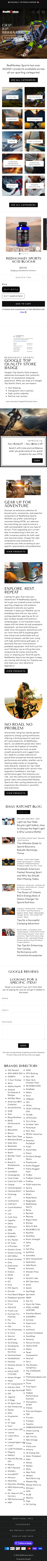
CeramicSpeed (14, 1187)
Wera (28, 1469)
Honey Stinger (14, 1377)
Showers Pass (32, 1271)
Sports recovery (23, 840)
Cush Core (12, 1217)
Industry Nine (14, 1387)
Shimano (30, 1268)
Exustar (11, 1291)
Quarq (29, 1187)
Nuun (28, 1095)
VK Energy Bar (33, 1453)
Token (28, 1390)
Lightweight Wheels (36, 938)
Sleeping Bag (39, 913)
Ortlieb (29, 1114)
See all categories (23, 80)
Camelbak (12, 1171)
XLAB (28, 1494)
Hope (10, 1380)
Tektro (29, 1349)
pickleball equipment (14, 646)
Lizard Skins (13, 1435)
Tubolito (29, 1424)
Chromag (12, 1194)
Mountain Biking (36, 940)
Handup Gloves (15, 1365)
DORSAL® (12, 1236)
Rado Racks (31, 1197)
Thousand (30, 1380)
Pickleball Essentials (32, 864)
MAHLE (11, 1455)
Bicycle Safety (22, 930)
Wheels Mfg (31, 1481)
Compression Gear (35, 930)
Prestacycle (31, 1162)
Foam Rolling (21, 838)
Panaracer (31, 1127)
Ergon (10, 1278)
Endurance (21, 885)
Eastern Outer (14, 1249)
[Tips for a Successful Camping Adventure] (8, 911)
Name (5, 998)
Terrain (26, 915)
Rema (28, 1210)
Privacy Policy (12, 1055)
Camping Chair (29, 908)
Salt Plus (30, 1249)
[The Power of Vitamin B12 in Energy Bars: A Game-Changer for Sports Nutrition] (8, 887)
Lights (37, 819)
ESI (9, 1281)
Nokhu (29, 1092)
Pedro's (29, 1137)
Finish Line (13, 1310)
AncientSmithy (14, 1107)
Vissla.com (31, 1446)
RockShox (30, 1236)
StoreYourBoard (33, 1313)
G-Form (11, 1333)
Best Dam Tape (15, 1136)
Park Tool (30, 1131)
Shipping (14, 270)
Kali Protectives (15, 1406)
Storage (20, 915)
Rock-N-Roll (31, 1226)
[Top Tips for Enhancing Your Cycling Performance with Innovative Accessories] (8, 932)
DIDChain (12, 1226)
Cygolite (11, 1220)
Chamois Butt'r (15, 1191)
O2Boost (30, 1099)
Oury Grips (31, 1121)
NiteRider (30, 1089)
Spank (29, 1288)
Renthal (29, 1213)
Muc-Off (30, 1076)
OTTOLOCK (31, 1117)
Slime (28, 1284)
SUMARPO (31, 1316)
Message (7, 1022)
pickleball (20, 864)
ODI (28, 1102)
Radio (28, 1194)
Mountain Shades (16, 1484)
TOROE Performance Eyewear (32, 1396)
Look (10, 1439)
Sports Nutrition (31, 887)
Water (26, 917)
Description (23, 277)
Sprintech (30, 1294)
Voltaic (29, 1462)
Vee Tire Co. (31, 1436)
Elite (10, 1262)
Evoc (10, 1284)
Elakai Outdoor (15, 1259)
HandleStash (14, 1358)
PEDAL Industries (34, 1134)
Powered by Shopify (23, 1559)
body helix (12, 1143)
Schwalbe (30, 1255)
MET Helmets (14, 1467)
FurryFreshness (15, 1329)
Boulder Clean (14, 1156)
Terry (28, 1361)
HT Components (15, 1383)
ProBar (29, 1175)
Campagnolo (14, 1175)
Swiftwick (30, 1329)
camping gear (11, 621)
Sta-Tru (29, 1301)
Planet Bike (31, 1149)
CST (9, 1210)
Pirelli (28, 1146)
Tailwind (30, 1339)
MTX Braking (32, 1073)
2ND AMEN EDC (15, 1073)
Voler (28, 1459)
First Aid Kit (21, 911)
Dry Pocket (13, 1239)
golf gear (31, 641)
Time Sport (31, 1386)
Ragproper (31, 1200)
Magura (11, 1452)
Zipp (28, 1501)
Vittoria (29, 1449)
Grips (37, 934)
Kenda (11, 1410)
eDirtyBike (12, 1256)
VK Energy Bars (26, 889)
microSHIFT (13, 1474)
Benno (10, 1133)
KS (9, 1419)
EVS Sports (13, 1288)
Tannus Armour (33, 1342)
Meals (26, 913)
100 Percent (13, 1070)
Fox (9, 1320)
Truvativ (30, 1417)
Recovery (41, 838)
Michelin (11, 1471)
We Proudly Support (23, 1530)
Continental (13, 1200)
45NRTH (11, 1076)
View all (23, 812)
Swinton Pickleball (34, 1333)
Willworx (30, 1488)
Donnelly (12, 1233)
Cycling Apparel (22, 932)
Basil (10, 1126)
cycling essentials (12, 616)
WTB (28, 1491)
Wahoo (29, 1465)
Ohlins (29, 1105)
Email (5, 1010)
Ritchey (29, 1223)
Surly (28, 1326)
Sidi (27, 1275)
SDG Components (34, 1258)
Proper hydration (23, 942)
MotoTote (12, 1480)
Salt (28, 1245)
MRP (10, 1502)
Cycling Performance (37, 932)
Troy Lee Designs (34, 1411)
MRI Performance (16, 1499)
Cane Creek (13, 1178)
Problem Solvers (33, 1178)
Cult (10, 1213)
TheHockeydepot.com (36, 1377)
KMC (10, 1413)
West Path (31, 1472)
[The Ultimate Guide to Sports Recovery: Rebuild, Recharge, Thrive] (8, 840)
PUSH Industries (33, 1184)
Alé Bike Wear (14, 1098)
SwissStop (30, 1336)
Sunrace (30, 1320)
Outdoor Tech (32, 1124)
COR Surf (12, 1204)
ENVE (10, 1275)
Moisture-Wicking (23, 940)
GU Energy (13, 1342)
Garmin (11, 1336)
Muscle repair (32, 838)
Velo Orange (32, 1439)
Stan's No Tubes (33, 1304)
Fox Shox (12, 1323)
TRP (28, 1414)
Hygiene (20, 913)
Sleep (31, 913)
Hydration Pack (22, 938)
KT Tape (11, 1422)
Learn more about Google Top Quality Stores (21, 401)
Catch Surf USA (15, 1181)
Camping (20, 908)
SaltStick (30, 1252)
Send (23, 1045)
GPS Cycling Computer (26, 934)
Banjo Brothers (15, 1117)
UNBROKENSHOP (34, 1427)
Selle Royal (31, 1265)
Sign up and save (23, 1536)
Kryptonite (13, 1416)
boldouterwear (15, 1149)
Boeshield (12, 1146)
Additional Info (23, 1519)
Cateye (11, 1184)
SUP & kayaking (26, 632)
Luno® (10, 1445)
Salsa (28, 1242)
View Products (16, 671)
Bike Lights (21, 819)
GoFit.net (12, 1339)
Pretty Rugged (32, 1165)
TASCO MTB (31, 1346)
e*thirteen (12, 1246)
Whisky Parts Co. (34, 1485)
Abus (10, 1083)
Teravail (29, 1358)
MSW (28, 1070)
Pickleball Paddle (23, 866)
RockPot (30, 1232)
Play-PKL (33, 866)
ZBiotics (29, 1497)
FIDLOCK (12, 1307)
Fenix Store (13, 1301)
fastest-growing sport (25, 862)
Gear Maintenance (33, 911)
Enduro (11, 1271)
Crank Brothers (15, 1207)
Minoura (11, 1477)
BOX (10, 1159)
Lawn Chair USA (15, 1429)
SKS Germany (32, 1281)
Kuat (10, 1426)
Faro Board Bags (15, 1294)
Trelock (29, 1407)
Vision (28, 1443)
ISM (9, 1393)
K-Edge (11, 1400)
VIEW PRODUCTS (16, 552)
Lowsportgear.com (16, 1442)
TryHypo (30, 1421)
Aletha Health (14, 1086)
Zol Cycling (31, 1504)
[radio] (11, 289)
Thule (28, 1383)
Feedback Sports (16, 1297)
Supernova (31, 1323)
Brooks (11, 1168)
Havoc (11, 1368)
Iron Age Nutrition (16, 1390)
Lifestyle (37, 862)
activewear (16, 638)
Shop (37, 461)
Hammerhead (14, 1355)
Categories (23, 1524)
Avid (10, 1114)
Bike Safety (30, 819)
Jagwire (11, 1397)
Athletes (20, 859)
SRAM (28, 1297)
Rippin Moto (31, 1219)
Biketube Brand (15, 1139)
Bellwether (13, 1129)
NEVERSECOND (33, 1086)
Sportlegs (30, 1291)
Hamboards (13, 1346)
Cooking (39, 908)
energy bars (30, 885)
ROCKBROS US (33, 1229)
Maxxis (11, 1464)
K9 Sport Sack (14, 1403)
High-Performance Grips (35, 936)
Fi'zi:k (10, 1304)
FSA (9, 1326)
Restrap (29, 1216)
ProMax (29, 1181)
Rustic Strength (33, 1239)
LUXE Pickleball (15, 1448)
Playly (28, 1153)
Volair (40, 866)
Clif (9, 1197)
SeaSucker (31, 1262)
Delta (10, 1223)
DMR (10, 1230)
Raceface (30, 1191)
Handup (11, 1361)
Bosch (10, 1152)
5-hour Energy (14, 1080)
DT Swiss (12, 1243)
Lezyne (11, 1432)
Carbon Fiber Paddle (31, 859)
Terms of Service (28, 1055)
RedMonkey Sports (28, 599)
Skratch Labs (32, 1278)
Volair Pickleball (33, 1456)
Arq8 (10, 1111)
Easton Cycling (14, 1252)
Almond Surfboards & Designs (14, 1092)
